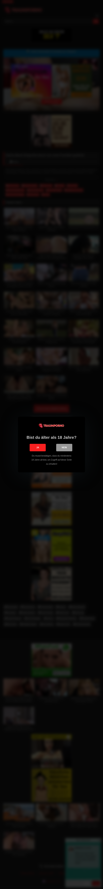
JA (37, 447)
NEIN (64, 447)
